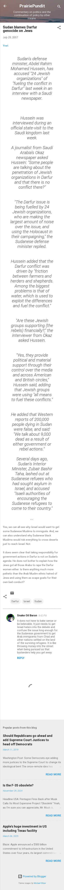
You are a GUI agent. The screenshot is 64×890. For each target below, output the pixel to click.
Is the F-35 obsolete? (18, 785)
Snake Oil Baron (27, 615)
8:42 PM (43, 615)
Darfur (15, 601)
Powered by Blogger (34, 876)
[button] (59, 28)
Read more (53, 774)
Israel (26, 601)
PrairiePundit (32, 6)
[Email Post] (12, 594)
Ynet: (6, 45)
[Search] (59, 7)
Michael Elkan (40, 883)
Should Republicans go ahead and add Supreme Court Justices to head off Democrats (27, 740)
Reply (20, 658)
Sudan (38, 601)
